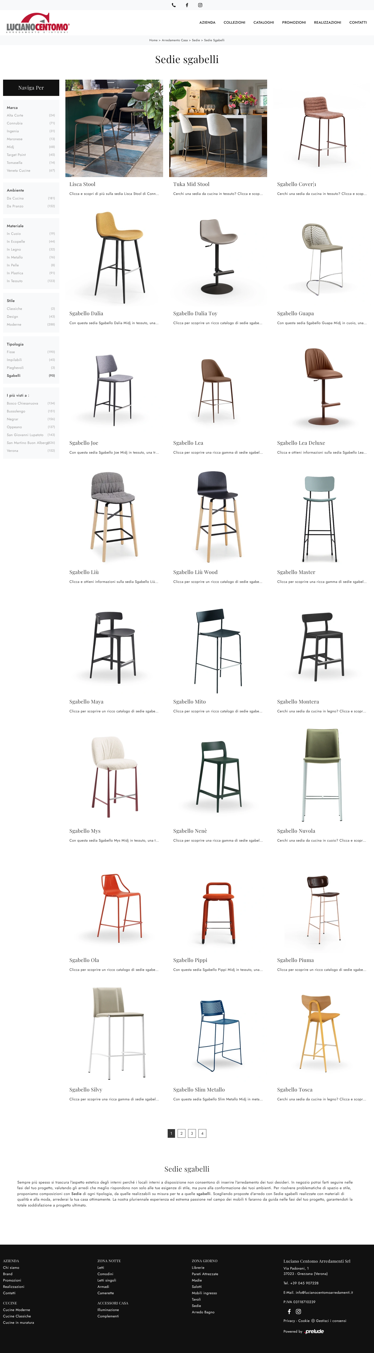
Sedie (196, 40)
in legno (14, 249)
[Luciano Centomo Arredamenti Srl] (38, 22)
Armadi (103, 1286)
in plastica (15, 273)
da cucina (15, 198)
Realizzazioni (327, 22)
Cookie (304, 1320)
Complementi (108, 1316)
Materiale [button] (15, 226)
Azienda (207, 22)
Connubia (15, 123)
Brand (7, 1274)
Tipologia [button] (15, 344)
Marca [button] (12, 107)
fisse (11, 352)
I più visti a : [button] (18, 395)
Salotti (197, 1286)
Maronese (15, 139)
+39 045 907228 (304, 1283)
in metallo (15, 257)
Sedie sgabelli (214, 40)
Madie (197, 1280)
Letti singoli (106, 1280)
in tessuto (15, 281)
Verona (12, 450)
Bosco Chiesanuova (22, 403)
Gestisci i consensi (331, 1320)
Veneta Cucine (19, 170)
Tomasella (14, 162)
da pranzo (15, 206)
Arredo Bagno (203, 1312)
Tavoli (196, 1299)
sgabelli (14, 375)
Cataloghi (263, 22)
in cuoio (14, 233)
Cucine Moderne (16, 1310)
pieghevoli (15, 367)
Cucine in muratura (18, 1322)
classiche (14, 308)
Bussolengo (16, 411)
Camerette (105, 1293)
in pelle (13, 265)
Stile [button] (11, 301)
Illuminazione (108, 1310)
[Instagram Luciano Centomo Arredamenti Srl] (200, 5)
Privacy (289, 1320)
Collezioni (234, 22)
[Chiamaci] (174, 5)
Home (153, 40)
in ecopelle (16, 241)
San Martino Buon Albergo (28, 442)
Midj (10, 147)
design (12, 316)
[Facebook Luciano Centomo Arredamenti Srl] (187, 5)
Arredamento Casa (175, 40)
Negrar (12, 419)
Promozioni (294, 22)
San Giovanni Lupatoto (25, 435)
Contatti (358, 22)
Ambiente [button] (15, 190)
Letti (100, 1267)
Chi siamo (11, 1267)
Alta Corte (15, 115)
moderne (14, 324)
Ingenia (13, 131)
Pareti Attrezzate (205, 1274)
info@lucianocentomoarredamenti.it (324, 1292)
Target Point (16, 154)
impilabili (14, 360)
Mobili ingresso (204, 1293)
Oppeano (14, 427)
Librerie (198, 1267)
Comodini (105, 1274)
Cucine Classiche (17, 1316)
